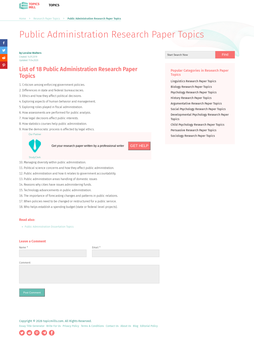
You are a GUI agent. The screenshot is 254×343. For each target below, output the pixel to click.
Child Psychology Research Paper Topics (197, 124)
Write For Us (53, 326)
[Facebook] (3, 43)
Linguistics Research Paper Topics (193, 81)
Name (23, 247)
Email (96, 247)
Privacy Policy (71, 326)
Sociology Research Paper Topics (193, 136)
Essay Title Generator (31, 326)
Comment (24, 262)
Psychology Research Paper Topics (193, 92)
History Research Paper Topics (191, 98)
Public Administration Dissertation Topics (49, 226)
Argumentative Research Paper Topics (196, 103)
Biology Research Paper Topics (191, 87)
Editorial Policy (149, 326)
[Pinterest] (3, 65)
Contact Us (112, 326)
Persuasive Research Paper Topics (193, 130)
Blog (135, 326)
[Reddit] (3, 57)
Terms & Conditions (92, 326)
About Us (125, 326)
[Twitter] (3, 50)
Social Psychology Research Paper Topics (198, 109)
